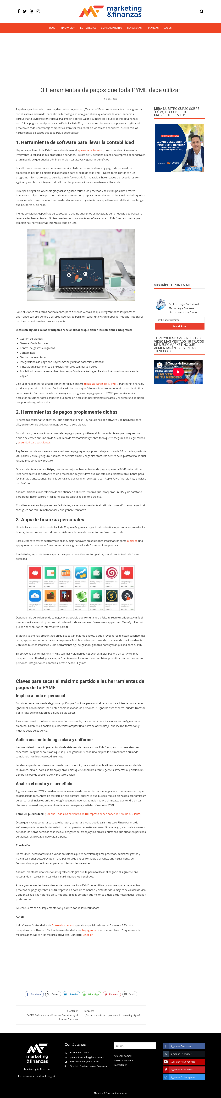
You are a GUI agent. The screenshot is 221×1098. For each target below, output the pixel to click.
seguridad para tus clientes (34, 442)
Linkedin (88, 935)
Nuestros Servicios (123, 1060)
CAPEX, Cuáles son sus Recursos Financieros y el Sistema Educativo (52, 1015)
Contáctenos (120, 1064)
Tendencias (134, 27)
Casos (168, 27)
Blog (52, 27)
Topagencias (89, 930)
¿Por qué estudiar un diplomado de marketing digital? (112, 1012)
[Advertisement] (110, 60)
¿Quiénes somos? (123, 1055)
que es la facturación (90, 150)
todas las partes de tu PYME (101, 384)
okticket (132, 541)
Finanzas (153, 27)
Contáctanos (121, 1093)
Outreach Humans (63, 925)
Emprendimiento (111, 27)
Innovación (68, 27)
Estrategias (88, 27)
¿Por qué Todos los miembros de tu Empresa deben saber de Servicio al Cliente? (93, 814)
